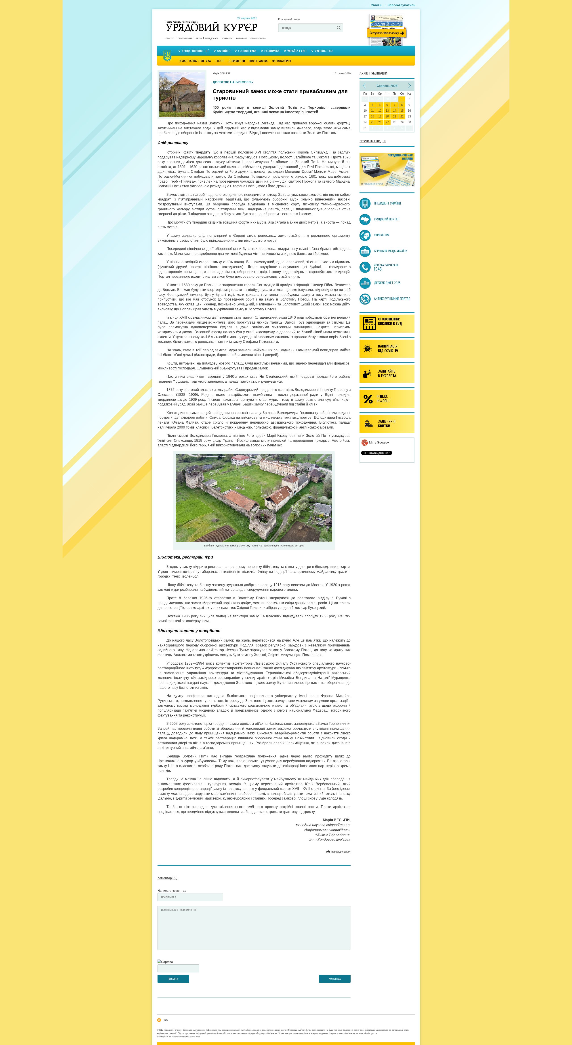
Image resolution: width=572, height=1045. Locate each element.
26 (379, 122)
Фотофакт (241, 38)
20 (387, 116)
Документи (236, 61)
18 (372, 116)
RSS (165, 1019)
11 (372, 110)
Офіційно (223, 51)
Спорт (219, 61)
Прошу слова (258, 38)
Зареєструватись (401, 5)
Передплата (211, 38)
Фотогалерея (281, 61)
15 (402, 110)
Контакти (227, 38)
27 (387, 122)
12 (379, 110)
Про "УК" (170, 38)
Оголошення (185, 38)
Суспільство (323, 51)
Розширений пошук (289, 19)
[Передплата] (387, 185)
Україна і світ (297, 51)
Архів (199, 38)
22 (402, 116)
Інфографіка (258, 61)
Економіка (272, 51)
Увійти (376, 5)
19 (379, 116)
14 (394, 110)
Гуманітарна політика (195, 61)
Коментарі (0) (167, 878)
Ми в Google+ (378, 442)
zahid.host (195, 1037)
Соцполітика (247, 51)
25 (372, 122)
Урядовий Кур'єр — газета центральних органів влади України (211, 22)
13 (387, 110)
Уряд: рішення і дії (195, 51)
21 (394, 116)
